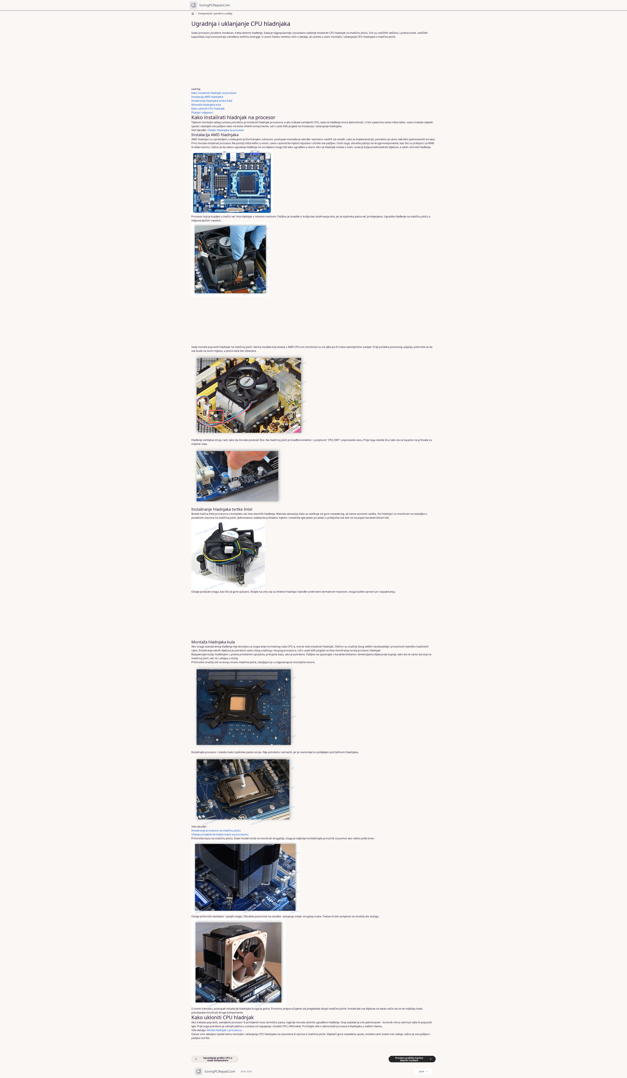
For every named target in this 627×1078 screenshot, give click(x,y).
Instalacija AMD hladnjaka (207, 97)
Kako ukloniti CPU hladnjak (208, 108)
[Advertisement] (291, 63)
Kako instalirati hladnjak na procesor (214, 93)
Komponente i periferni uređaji (215, 13)
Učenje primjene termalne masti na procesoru (219, 834)
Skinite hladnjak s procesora (224, 1030)
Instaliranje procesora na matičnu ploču (216, 830)
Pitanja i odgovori (202, 112)
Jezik (421, 1071)
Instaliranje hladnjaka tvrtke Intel (211, 101)
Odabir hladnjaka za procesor (226, 130)
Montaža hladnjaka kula (206, 104)
